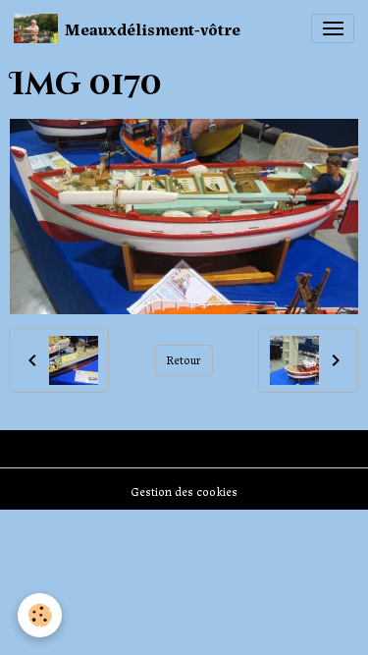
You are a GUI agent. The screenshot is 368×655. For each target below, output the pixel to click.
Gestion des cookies (184, 491)
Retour (183, 359)
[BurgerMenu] (332, 28)
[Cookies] (40, 615)
